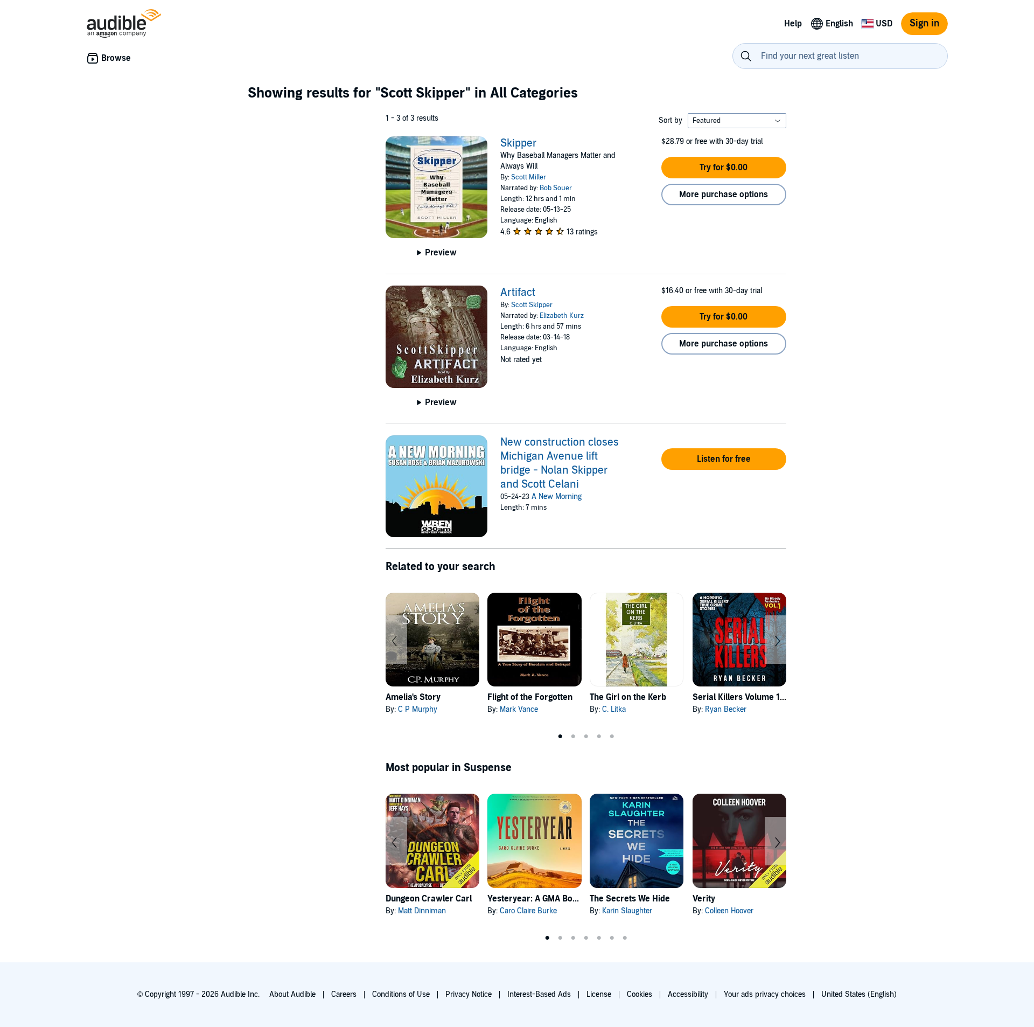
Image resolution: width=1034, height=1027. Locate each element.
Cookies (639, 994)
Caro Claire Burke (528, 910)
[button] (723, 167)
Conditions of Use (401, 994)
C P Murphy (417, 709)
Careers (344, 994)
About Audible (292, 994)
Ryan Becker (725, 709)
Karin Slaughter (627, 910)
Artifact (517, 292)
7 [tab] (624, 938)
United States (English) (859, 994)
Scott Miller (528, 177)
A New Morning (557, 496)
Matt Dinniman (422, 910)
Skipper (518, 143)
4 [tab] (598, 736)
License (598, 994)
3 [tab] (586, 736)
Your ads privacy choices (765, 994)
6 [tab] (611, 938)
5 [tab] (611, 736)
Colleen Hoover (729, 910)
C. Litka (614, 709)
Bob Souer (556, 188)
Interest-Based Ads (539, 994)
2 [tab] (573, 736)
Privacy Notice (468, 994)
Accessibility (688, 994)
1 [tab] (560, 736)
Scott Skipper (532, 305)
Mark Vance (519, 709)
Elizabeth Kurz (562, 315)
